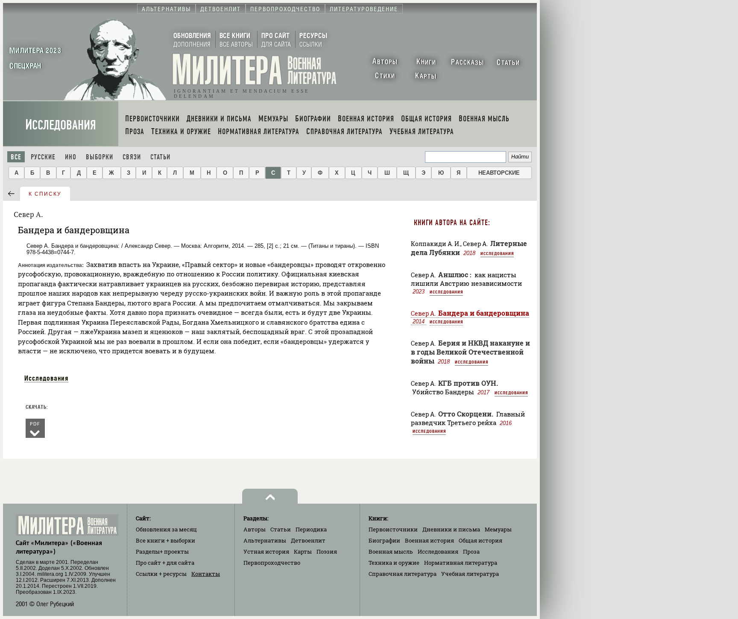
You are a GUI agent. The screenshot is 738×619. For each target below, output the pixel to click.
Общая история (480, 540)
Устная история (266, 551)
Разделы (162, 551)
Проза (471, 551)
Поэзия (326, 551)
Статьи (160, 157)
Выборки (99, 157)
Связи (132, 157)
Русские (43, 157)
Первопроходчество (271, 562)
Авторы (254, 529)
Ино (70, 157)
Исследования (60, 125)
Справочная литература (402, 574)
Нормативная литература (460, 562)
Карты (303, 551)
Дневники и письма (451, 529)
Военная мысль (391, 551)
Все (16, 157)
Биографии (384, 540)
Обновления (166, 529)
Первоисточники (393, 529)
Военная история (429, 540)
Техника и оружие (394, 562)
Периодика (311, 529)
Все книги (165, 540)
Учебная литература (470, 574)
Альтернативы (264, 540)
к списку (45, 194)
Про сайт (165, 562)
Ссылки (161, 574)
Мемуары (498, 529)
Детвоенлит (308, 540)
